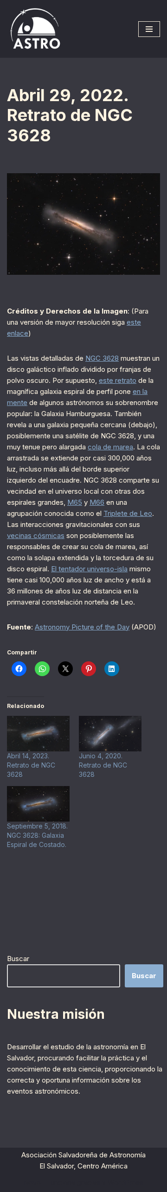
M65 (74, 502)
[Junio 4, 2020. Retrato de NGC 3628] (110, 733)
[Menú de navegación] (149, 29)
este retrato (117, 380)
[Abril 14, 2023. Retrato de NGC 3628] (38, 733)
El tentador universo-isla (89, 568)
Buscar (18, 958)
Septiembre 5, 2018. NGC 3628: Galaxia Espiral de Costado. (37, 835)
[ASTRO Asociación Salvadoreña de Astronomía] (35, 28)
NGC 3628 (102, 358)
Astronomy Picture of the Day (82, 627)
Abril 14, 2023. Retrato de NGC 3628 (31, 765)
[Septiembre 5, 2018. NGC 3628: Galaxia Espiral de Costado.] (38, 804)
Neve (32, 1182)
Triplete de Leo (127, 513)
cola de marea (110, 446)
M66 (97, 502)
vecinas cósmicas (35, 535)
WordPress (125, 1182)
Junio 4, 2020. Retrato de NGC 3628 (103, 765)
